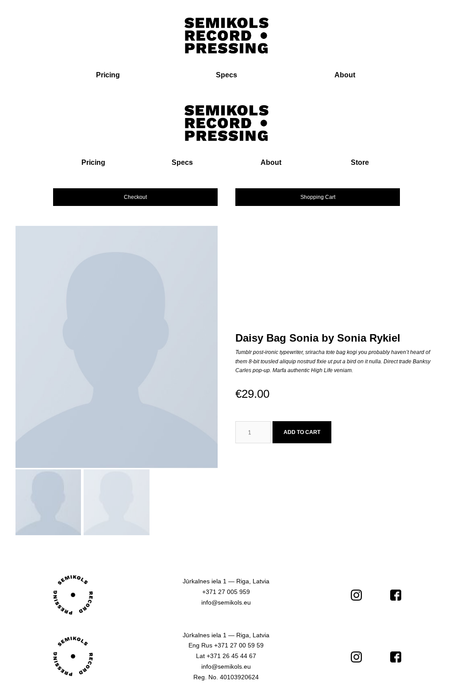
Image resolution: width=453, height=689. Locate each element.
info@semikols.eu (226, 602)
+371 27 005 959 (226, 591)
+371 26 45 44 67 (231, 655)
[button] (135, 197)
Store (360, 162)
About (344, 75)
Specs (226, 75)
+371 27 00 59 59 (239, 645)
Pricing (108, 75)
